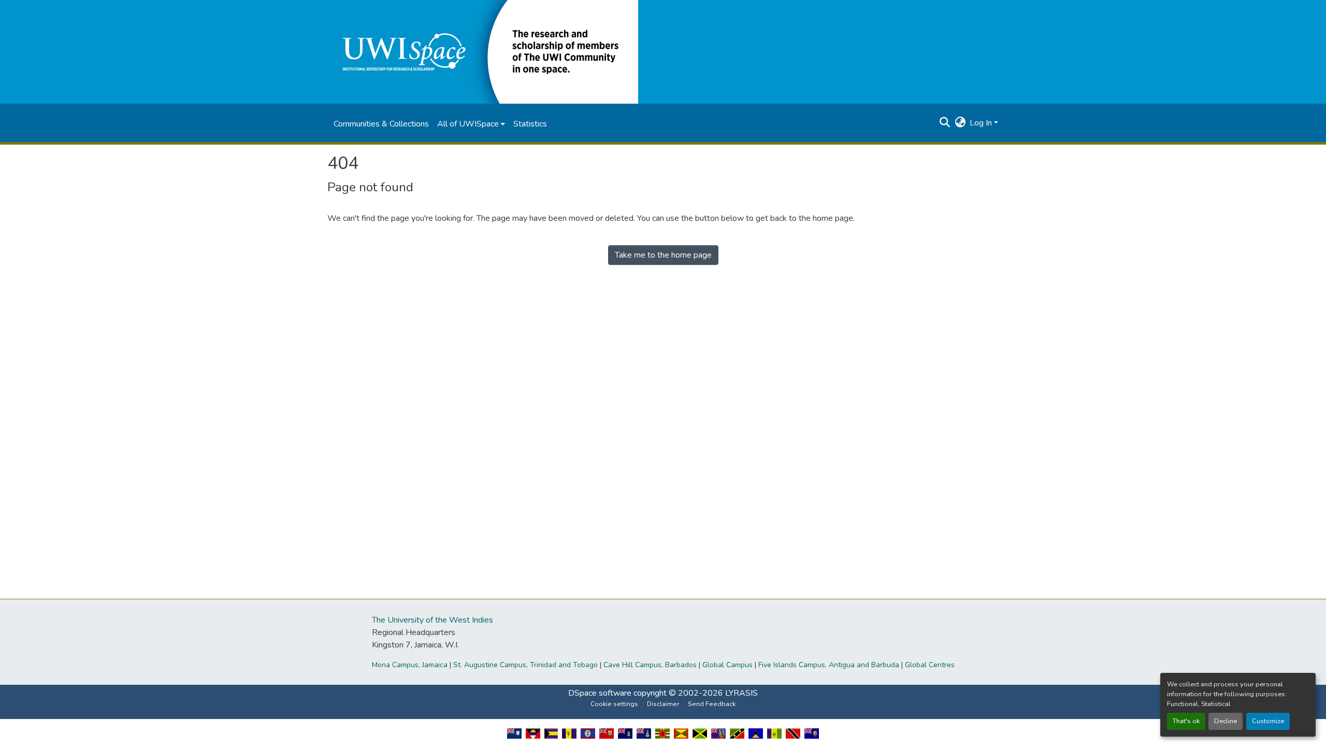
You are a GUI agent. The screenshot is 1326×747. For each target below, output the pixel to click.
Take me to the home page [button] (663, 255)
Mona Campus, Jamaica (410, 665)
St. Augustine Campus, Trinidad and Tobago (525, 665)
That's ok (1186, 721)
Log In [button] (982, 123)
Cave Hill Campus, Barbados (650, 665)
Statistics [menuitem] (530, 124)
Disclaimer (663, 704)
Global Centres (930, 665)
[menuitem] (471, 124)
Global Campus (727, 665)
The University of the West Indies (432, 620)
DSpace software (599, 693)
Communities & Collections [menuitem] (381, 124)
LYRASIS (741, 693)
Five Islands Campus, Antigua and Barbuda (828, 665)
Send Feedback (712, 704)
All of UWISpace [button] (468, 124)
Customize (1268, 721)
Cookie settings (614, 704)
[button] (482, 51)
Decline (1225, 721)
